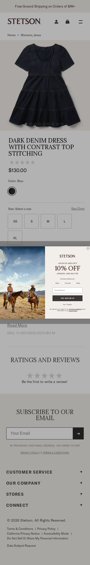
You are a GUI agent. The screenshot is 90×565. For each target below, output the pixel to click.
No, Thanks (67, 305)
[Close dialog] (88, 248)
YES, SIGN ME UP (67, 298)
